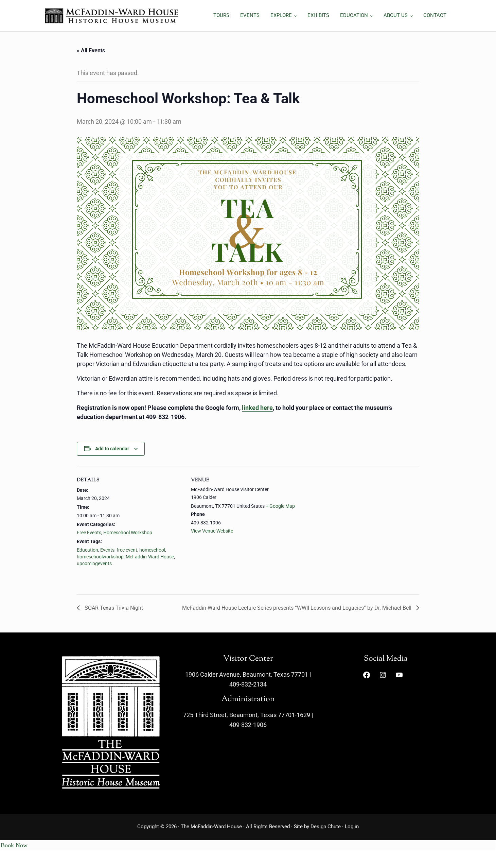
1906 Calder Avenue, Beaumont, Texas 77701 (246, 674)
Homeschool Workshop (127, 532)
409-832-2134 (248, 684)
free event (127, 550)
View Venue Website (212, 531)
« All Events (91, 50)
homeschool (152, 550)
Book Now (14, 845)
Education (87, 550)
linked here (257, 407)
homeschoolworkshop (100, 556)
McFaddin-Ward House (150, 556)
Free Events (89, 532)
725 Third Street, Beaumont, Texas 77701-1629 (246, 714)
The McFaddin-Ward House (211, 826)
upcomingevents (94, 563)
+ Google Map (280, 506)
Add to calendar (112, 448)
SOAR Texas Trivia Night (113, 608)
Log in (352, 826)
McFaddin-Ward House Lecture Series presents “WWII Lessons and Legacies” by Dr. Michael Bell (297, 608)
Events (107, 550)
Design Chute (326, 826)
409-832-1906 (248, 724)
